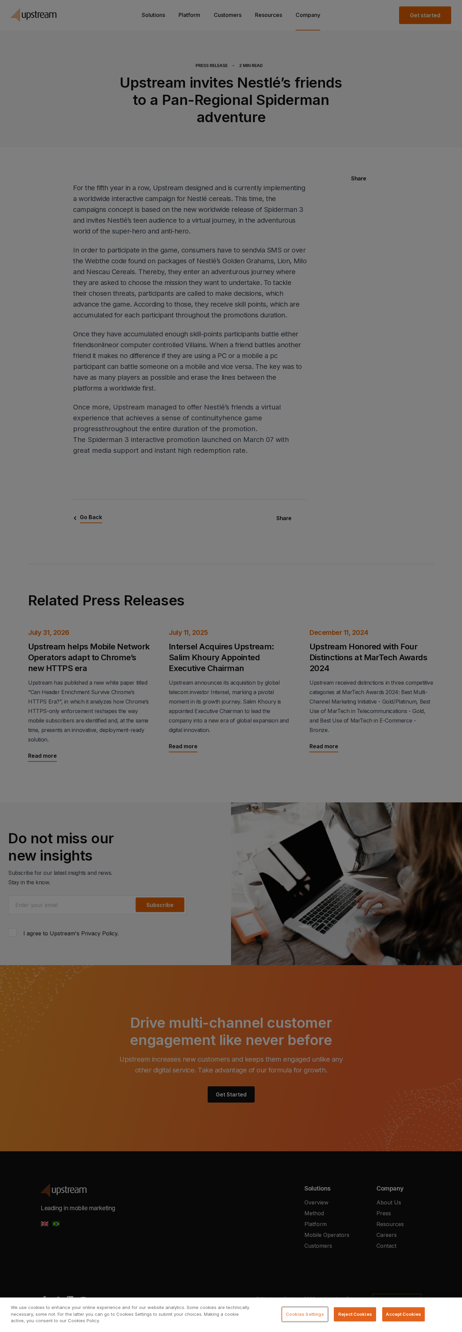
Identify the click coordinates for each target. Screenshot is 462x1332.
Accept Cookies (403, 1314)
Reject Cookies (355, 1314)
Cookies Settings (305, 1314)
